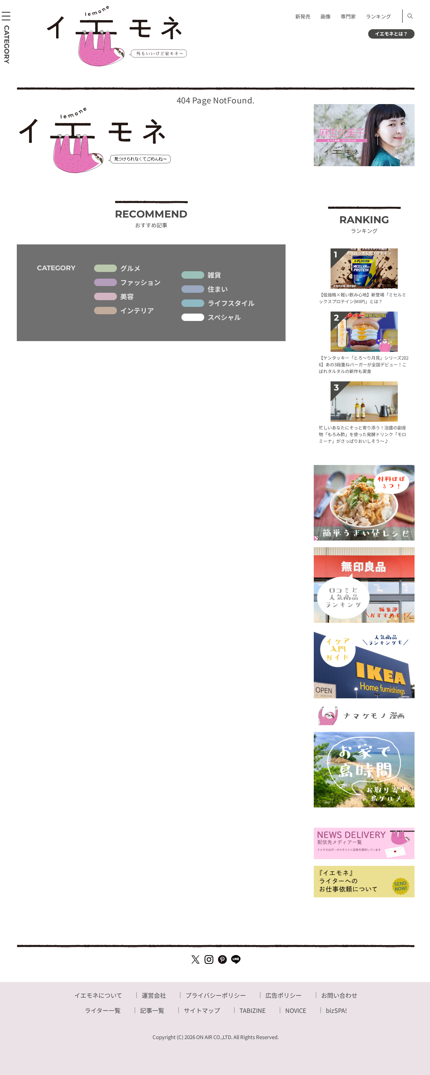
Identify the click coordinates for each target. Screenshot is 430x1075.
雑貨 (214, 275)
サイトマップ (202, 1010)
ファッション (140, 282)
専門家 (348, 16)
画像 (325, 16)
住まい (218, 289)
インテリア (137, 310)
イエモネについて (98, 995)
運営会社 (154, 995)
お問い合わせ (339, 995)
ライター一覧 (103, 1010)
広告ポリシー (283, 995)
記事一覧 (152, 1010)
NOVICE (295, 1010)
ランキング (378, 16)
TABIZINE (253, 1010)
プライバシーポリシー (215, 995)
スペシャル (224, 317)
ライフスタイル (231, 303)
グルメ (130, 268)
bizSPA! (336, 1010)
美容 (127, 296)
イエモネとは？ (391, 33)
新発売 (302, 16)
